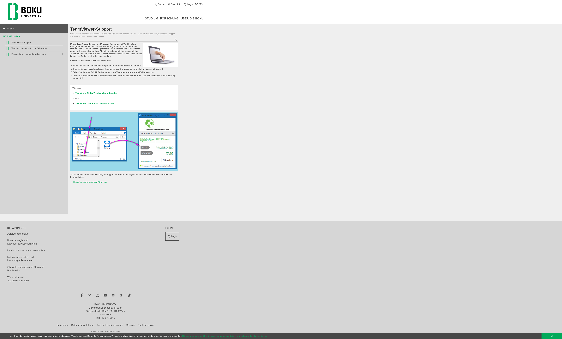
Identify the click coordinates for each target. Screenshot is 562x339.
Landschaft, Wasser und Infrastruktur (26, 250)
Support (10, 28)
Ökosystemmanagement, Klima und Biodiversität (25, 269)
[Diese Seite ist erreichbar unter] (175, 39)
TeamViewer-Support (21, 42)
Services (138, 34)
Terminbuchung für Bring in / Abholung (29, 48)
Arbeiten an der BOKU (124, 34)
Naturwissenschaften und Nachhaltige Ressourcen (20, 259)
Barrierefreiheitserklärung (110, 325)
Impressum (62, 325)
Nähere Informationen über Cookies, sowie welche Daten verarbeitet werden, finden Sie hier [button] (225, 336)
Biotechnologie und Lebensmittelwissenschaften (22, 242)
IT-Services (148, 34)
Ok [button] (552, 336)
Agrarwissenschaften (18, 234)
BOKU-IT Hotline (11, 36)
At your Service (161, 34)
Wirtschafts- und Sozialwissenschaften (18, 279)
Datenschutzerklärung (82, 325)
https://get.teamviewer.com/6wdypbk (90, 182)
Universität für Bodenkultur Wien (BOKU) (98, 34)
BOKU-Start (74, 34)
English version (146, 325)
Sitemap (130, 325)
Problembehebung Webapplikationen (28, 54)
